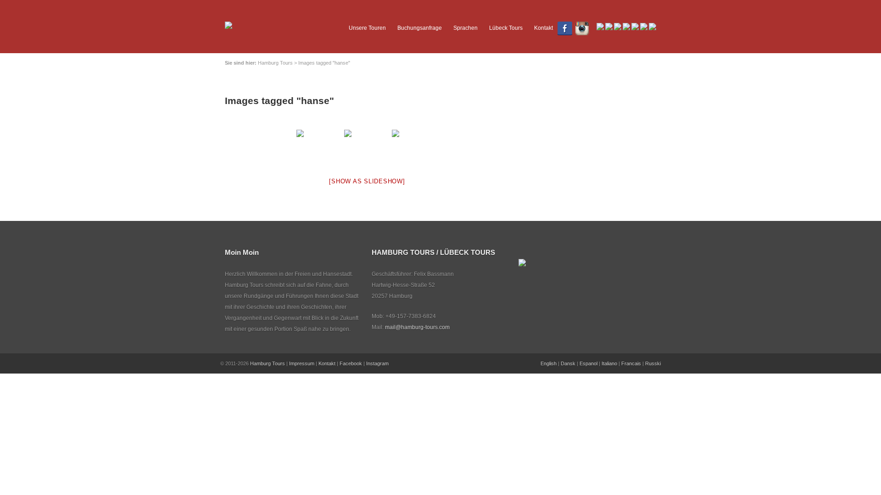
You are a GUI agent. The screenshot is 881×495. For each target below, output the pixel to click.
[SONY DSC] (415, 147)
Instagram (377, 363)
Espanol (588, 363)
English (549, 363)
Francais (631, 363)
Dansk (568, 363)
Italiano (609, 363)
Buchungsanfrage (419, 28)
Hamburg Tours (267, 363)
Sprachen (465, 28)
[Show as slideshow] (367, 181)
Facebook (351, 363)
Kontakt (543, 28)
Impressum (301, 363)
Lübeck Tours (506, 28)
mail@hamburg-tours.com (417, 327)
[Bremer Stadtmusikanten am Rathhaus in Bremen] (319, 147)
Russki (653, 363)
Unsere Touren (367, 28)
